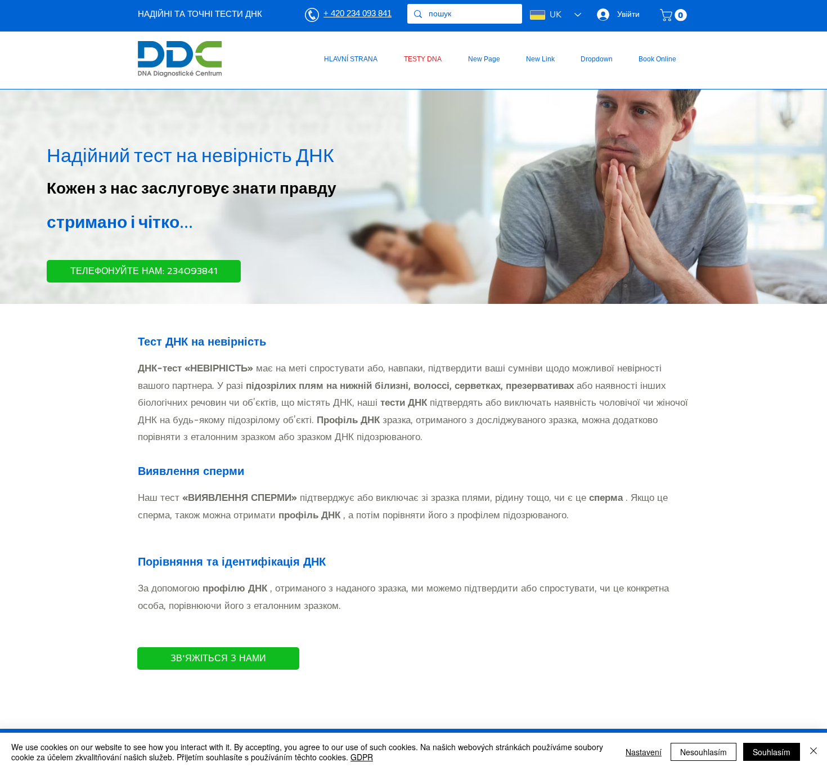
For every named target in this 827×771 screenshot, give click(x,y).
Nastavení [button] (644, 751)
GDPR (361, 757)
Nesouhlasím (703, 751)
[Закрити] (813, 752)
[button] (675, 15)
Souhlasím (771, 751)
